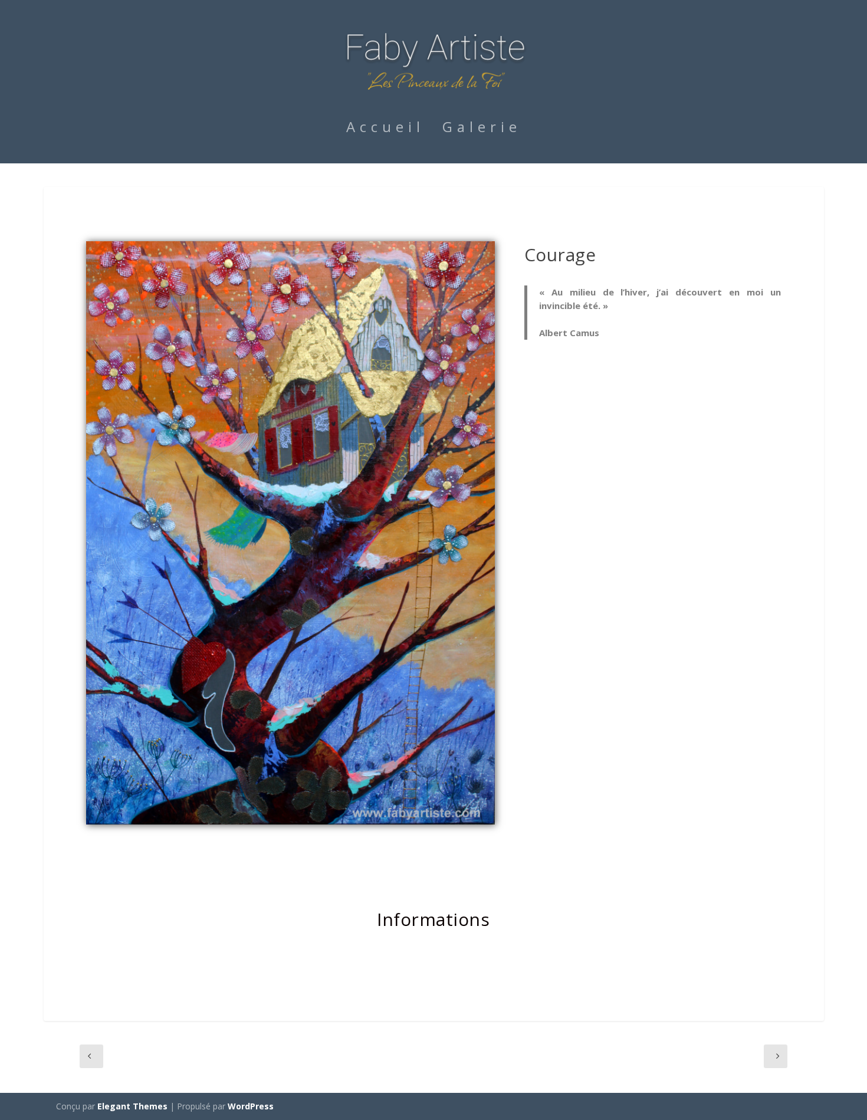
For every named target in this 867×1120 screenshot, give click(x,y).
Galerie (481, 129)
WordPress (251, 1106)
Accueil (385, 129)
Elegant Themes (132, 1106)
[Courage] (290, 821)
